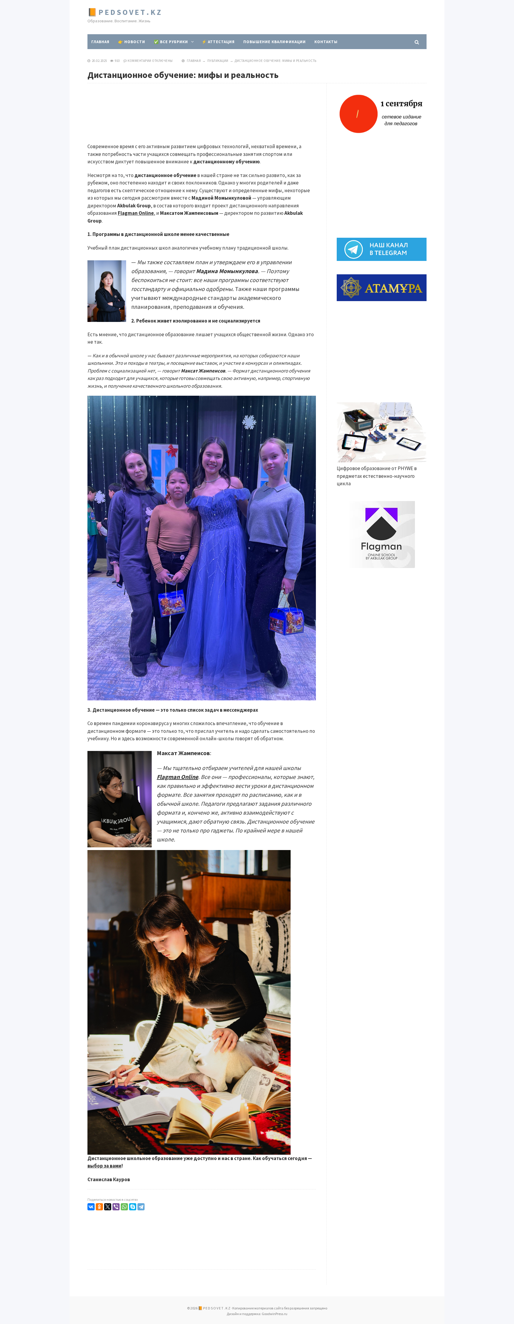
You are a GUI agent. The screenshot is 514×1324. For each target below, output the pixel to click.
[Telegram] (141, 1206)
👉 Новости (131, 42)
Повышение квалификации (274, 42)
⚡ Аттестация (218, 42)
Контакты (326, 42)
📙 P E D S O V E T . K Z (124, 12)
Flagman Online (136, 213)
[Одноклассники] (99, 1206)
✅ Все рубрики (171, 42)
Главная (100, 42)
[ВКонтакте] (91, 1206)
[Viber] (116, 1206)
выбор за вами (104, 1165)
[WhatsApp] (124, 1206)
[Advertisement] (318, 17)
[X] (107, 1206)
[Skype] (132, 1206)
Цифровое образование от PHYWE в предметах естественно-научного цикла (377, 476)
